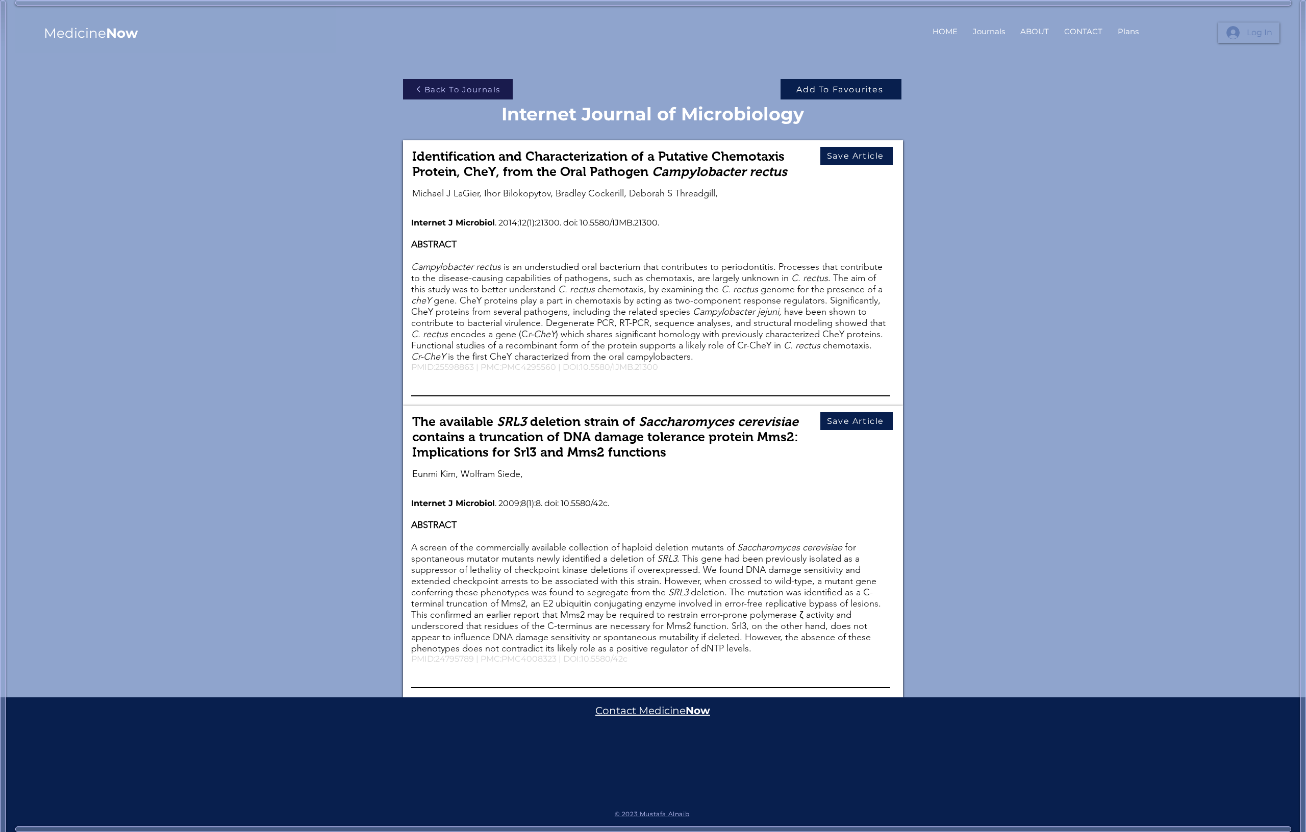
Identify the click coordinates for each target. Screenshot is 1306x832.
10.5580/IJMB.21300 (619, 367)
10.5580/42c (604, 659)
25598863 (454, 367)
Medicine (91, 33)
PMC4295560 (528, 367)
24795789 (454, 659)
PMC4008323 (529, 659)
